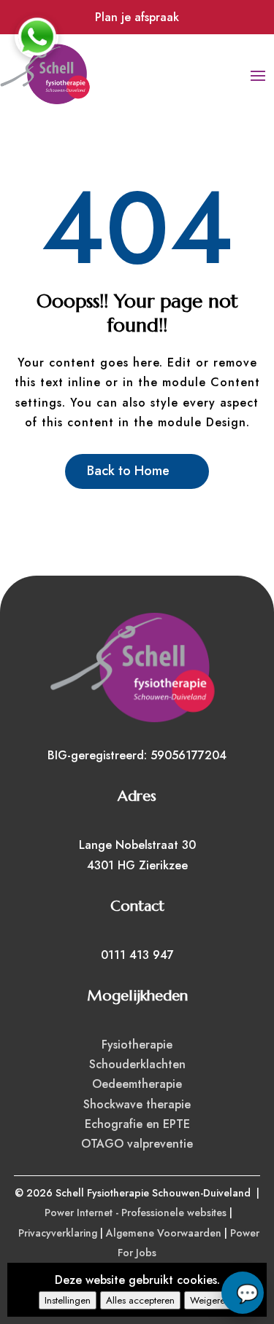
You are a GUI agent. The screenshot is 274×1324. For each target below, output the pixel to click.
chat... (242, 1293)
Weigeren (210, 1300)
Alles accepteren (140, 1300)
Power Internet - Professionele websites (136, 1212)
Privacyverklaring (57, 1233)
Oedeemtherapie (137, 1084)
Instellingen (68, 1300)
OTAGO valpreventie (137, 1143)
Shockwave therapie (137, 1104)
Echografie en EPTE (137, 1124)
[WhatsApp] (36, 36)
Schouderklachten (137, 1064)
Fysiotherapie (137, 1044)
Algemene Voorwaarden (163, 1233)
